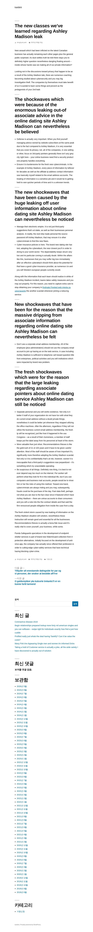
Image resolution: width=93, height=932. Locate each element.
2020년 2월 (22, 870)
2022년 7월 (22, 780)
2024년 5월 (22, 701)
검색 (17, 599)
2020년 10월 (22, 852)
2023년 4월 (22, 748)
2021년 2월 (22, 842)
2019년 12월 (22, 878)
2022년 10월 (22, 769)
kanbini (18, 7)
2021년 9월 (22, 816)
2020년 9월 (22, 856)
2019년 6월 (22, 892)
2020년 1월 (22, 874)
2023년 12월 (22, 719)
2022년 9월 (22, 773)
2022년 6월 (22, 784)
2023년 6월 (22, 740)
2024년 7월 (22, 693)
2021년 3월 (22, 838)
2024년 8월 (22, 690)
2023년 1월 (22, 758)
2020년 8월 (22, 860)
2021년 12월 (22, 805)
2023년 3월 (22, 751)
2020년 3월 (22, 867)
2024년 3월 (22, 708)
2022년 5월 (22, 787)
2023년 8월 (22, 733)
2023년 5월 (22, 744)
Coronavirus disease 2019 (26, 622)
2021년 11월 (22, 809)
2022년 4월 (22, 791)
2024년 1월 (22, 715)
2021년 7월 (22, 824)
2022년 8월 (22, 777)
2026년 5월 (22, 686)
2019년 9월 (22, 888)
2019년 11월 (22, 881)
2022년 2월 (22, 798)
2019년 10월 (22, 885)
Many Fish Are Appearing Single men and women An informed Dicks (44, 643)
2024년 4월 (22, 704)
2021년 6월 (22, 827)
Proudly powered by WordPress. (30, 924)
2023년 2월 (22, 755)
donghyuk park (21, 42)
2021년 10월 (22, 813)
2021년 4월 (22, 834)
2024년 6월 (22, 697)
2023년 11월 (22, 722)
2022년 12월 (22, 762)
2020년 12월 (22, 845)
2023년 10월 (22, 726)
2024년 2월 (22, 711)
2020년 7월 (22, 863)
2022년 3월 (22, 795)
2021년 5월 (22, 831)
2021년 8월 (22, 820)
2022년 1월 (22, 802)
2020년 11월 (22, 849)
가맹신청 (49, 559)
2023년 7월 (22, 737)
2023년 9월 (22, 730)
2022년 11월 (22, 766)
